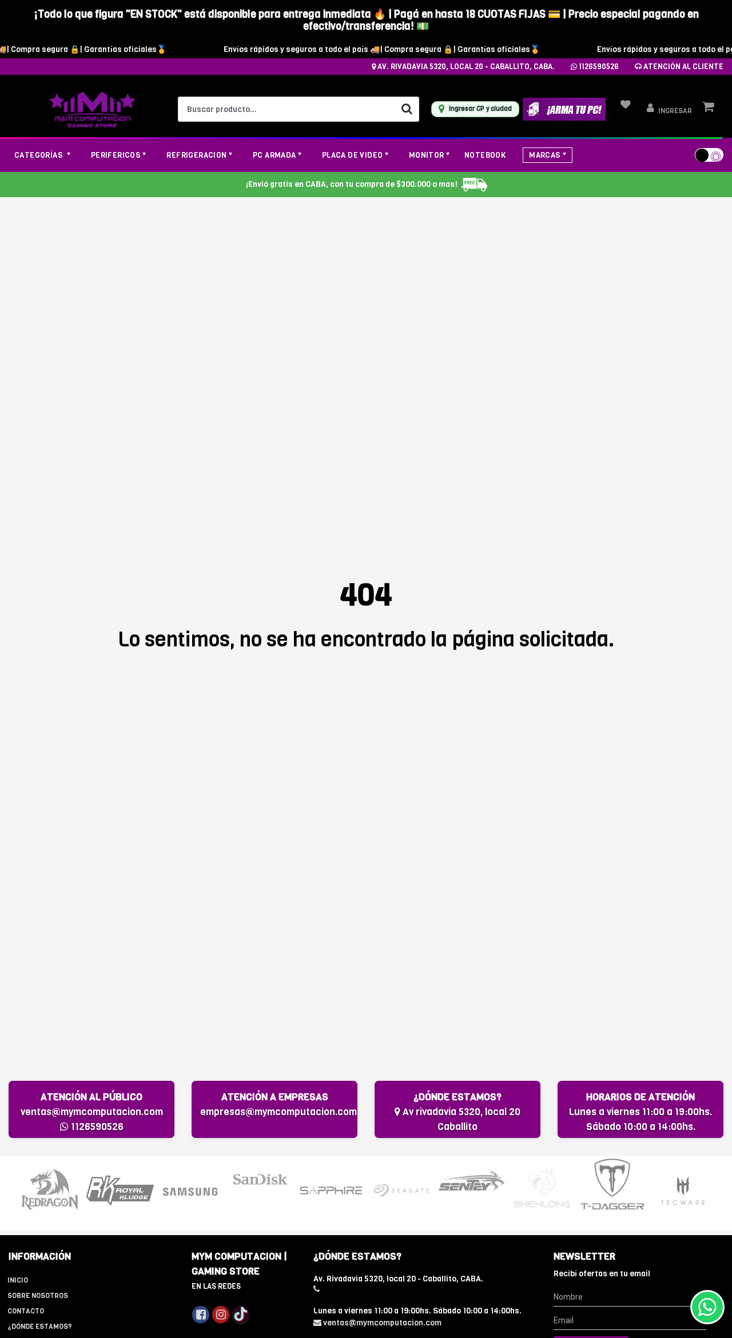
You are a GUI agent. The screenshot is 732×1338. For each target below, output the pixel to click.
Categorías (39, 155)
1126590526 (598, 66)
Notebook (485, 155)
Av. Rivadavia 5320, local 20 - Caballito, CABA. (465, 66)
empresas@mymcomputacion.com (278, 1112)
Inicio (17, 1280)
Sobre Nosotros (37, 1295)
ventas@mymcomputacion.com (92, 1112)
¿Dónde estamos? (39, 1326)
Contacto (25, 1311)
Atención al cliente (682, 66)
